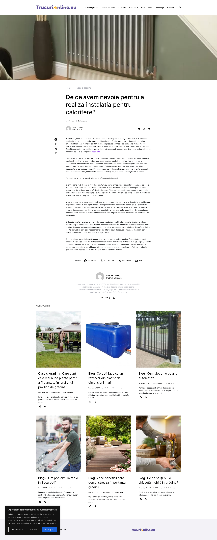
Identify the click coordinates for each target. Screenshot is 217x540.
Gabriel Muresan (77, 127)
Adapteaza (17, 529)
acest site (96, 152)
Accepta (49, 529)
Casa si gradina (83, 88)
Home (68, 88)
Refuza (34, 529)
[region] (32, 520)
